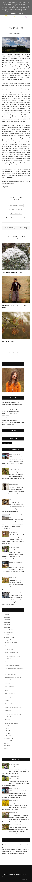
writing (24, 217)
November (8, 632)
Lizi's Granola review (14, 454)
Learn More (13, 13)
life (11, 217)
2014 (5, 746)
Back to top (25, 879)
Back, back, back (13, 484)
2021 (5, 614)
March (7, 735)
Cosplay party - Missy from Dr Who (14, 307)
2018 (5, 622)
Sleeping (7, 683)
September (9, 637)
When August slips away (11, 652)
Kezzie (8, 56)
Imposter (7, 719)
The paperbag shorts (15, 469)
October (8, 635)
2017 (5, 624)
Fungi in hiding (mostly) (15, 824)
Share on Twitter (17, 209)
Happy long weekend (15, 592)
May (7, 730)
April (7, 733)
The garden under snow (12, 272)
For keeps (7, 700)
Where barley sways (14, 776)
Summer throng (9, 686)
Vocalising (8, 697)
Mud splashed (13, 812)
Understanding (13, 532)
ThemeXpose (17, 874)
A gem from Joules (14, 547)
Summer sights (9, 703)
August (8, 640)
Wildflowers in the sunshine (12, 665)
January (8, 740)
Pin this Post (17, 213)
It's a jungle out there (11, 642)
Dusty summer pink (10, 645)
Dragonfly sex (9, 649)
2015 (5, 743)
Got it (21, 13)
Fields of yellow (13, 800)
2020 (5, 617)
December (8, 630)
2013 (5, 748)
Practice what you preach (12, 723)
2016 (5, 627)
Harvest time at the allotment (13, 707)
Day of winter (8, 341)
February (8, 738)
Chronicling (8, 710)
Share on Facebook (16, 205)
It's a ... (11, 499)
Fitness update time (10, 661)
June (7, 728)
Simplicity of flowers (10, 674)
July (7, 725)
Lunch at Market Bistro (15, 562)
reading (20, 217)
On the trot (12, 577)
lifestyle (15, 217)
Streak (7, 690)
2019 (5, 619)
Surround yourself (10, 693)
